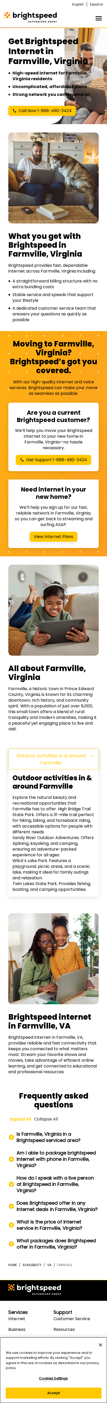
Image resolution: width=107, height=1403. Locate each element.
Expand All (20, 1119)
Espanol (96, 4)
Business (16, 1329)
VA (49, 1265)
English (78, 4)
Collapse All (46, 1119)
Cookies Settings (53, 1378)
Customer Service (72, 1319)
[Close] (100, 1345)
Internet (16, 1319)
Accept (53, 1392)
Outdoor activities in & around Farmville (51, 759)
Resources (64, 1329)
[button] (53, 1137)
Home (12, 1265)
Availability (32, 1265)
